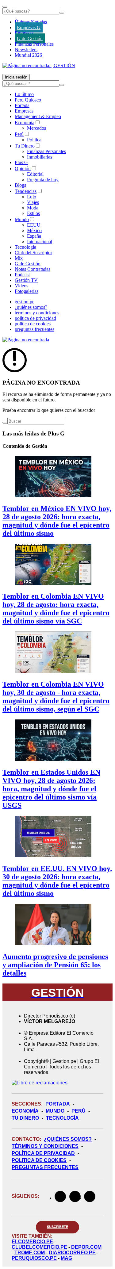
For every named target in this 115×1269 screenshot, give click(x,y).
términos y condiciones (37, 312)
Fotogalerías (26, 291)
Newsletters (26, 49)
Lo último (24, 94)
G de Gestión (30, 38)
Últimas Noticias (31, 22)
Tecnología (25, 247)
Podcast (22, 274)
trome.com (29, 1252)
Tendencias (25, 191)
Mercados (36, 128)
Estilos (33, 213)
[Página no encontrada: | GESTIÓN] (38, 65)
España (34, 236)
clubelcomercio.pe (39, 1247)
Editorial (35, 174)
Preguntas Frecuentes (45, 1167)
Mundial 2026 (28, 55)
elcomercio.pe (32, 1241)
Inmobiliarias (39, 156)
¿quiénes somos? (31, 307)
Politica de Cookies (39, 1160)
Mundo (22, 219)
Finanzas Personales (34, 44)
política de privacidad (35, 318)
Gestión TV (26, 280)
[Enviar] (61, 12)
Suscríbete (57, 1227)
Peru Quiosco (28, 99)
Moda (32, 207)
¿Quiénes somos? (68, 1139)
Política (34, 139)
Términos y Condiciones (45, 1146)
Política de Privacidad (43, 1153)
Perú (19, 134)
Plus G (21, 162)
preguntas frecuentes (34, 329)
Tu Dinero (25, 145)
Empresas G (28, 27)
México (34, 230)
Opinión (23, 168)
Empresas (24, 33)
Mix (19, 258)
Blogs (20, 185)
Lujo (31, 196)
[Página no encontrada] (25, 339)
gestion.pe (24, 301)
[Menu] (4, 7)
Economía (24, 122)
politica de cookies (33, 323)
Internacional (39, 241)
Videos (21, 285)
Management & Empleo (38, 116)
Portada (22, 105)
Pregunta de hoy (43, 179)
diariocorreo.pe (72, 1252)
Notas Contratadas (32, 269)
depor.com (86, 1247)
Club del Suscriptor (33, 252)
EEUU (33, 225)
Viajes (33, 202)
